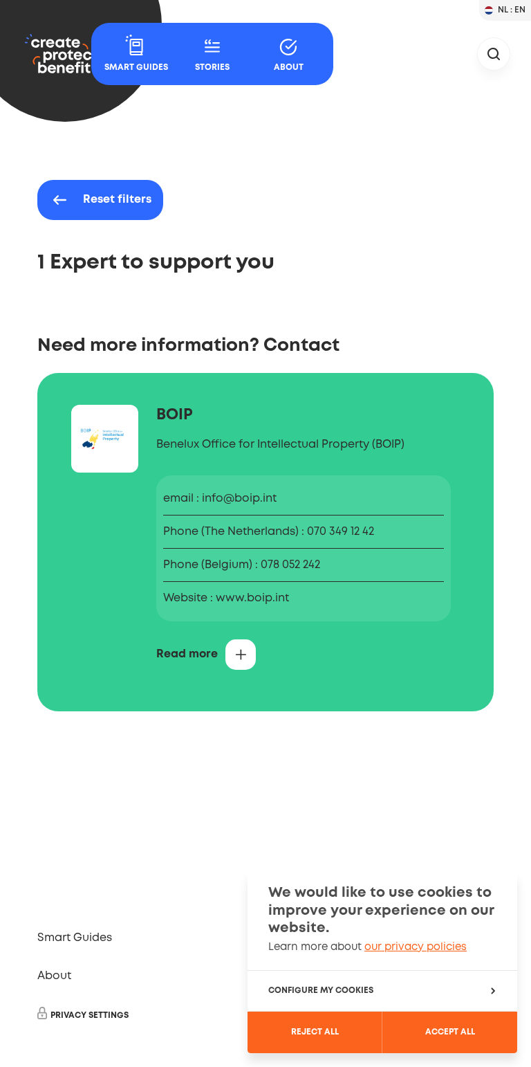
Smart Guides (74, 938)
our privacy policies (415, 947)
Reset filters (117, 199)
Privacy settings (89, 1015)
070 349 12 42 (340, 532)
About (54, 976)
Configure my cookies (320, 990)
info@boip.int (239, 498)
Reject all (315, 1032)
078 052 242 (290, 565)
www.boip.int (252, 598)
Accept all (450, 1032)
